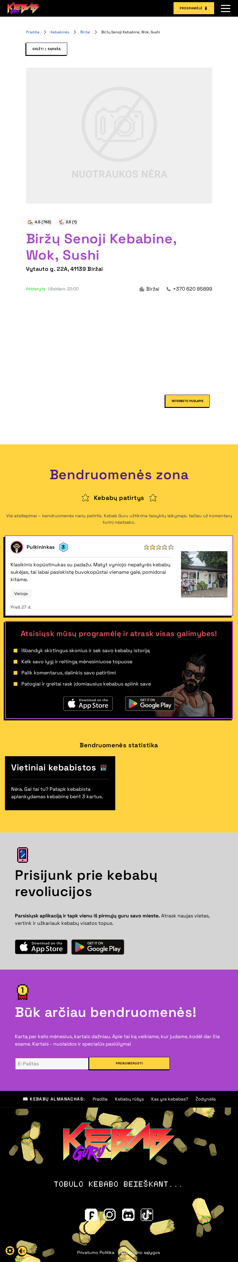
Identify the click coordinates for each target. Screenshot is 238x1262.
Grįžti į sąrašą (47, 49)
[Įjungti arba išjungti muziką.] (22, 1251)
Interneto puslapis (187, 401)
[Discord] (128, 1215)
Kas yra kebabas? (169, 1099)
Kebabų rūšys (129, 1099)
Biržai (85, 32)
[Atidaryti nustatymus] (10, 1251)
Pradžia (32, 32)
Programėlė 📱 (194, 8)
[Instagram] (110, 1215)
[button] (225, 8)
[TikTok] (147, 1215)
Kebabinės (60, 32)
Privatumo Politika (95, 1252)
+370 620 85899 (192, 289)
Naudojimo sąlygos (140, 1252)
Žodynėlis (206, 1099)
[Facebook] (91, 1215)
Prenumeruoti (129, 1063)
